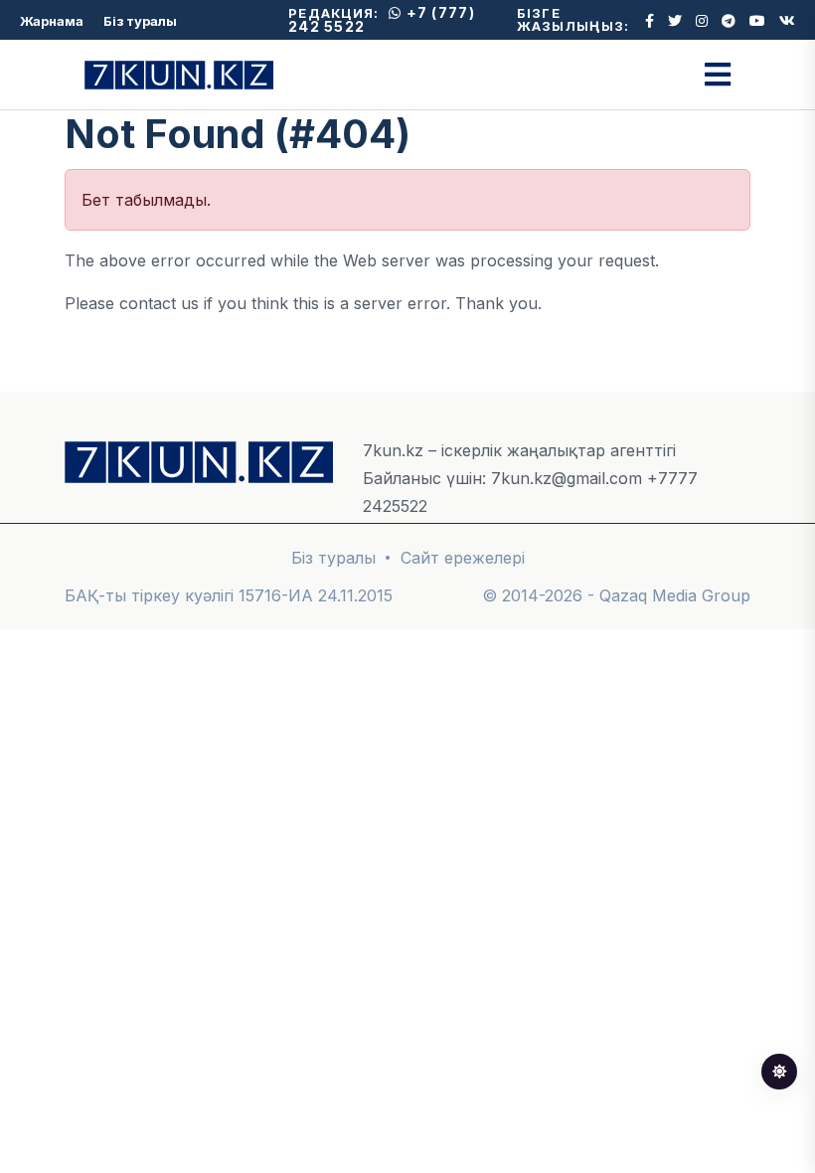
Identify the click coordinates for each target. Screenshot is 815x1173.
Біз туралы (140, 21)
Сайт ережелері (463, 558)
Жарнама (51, 21)
